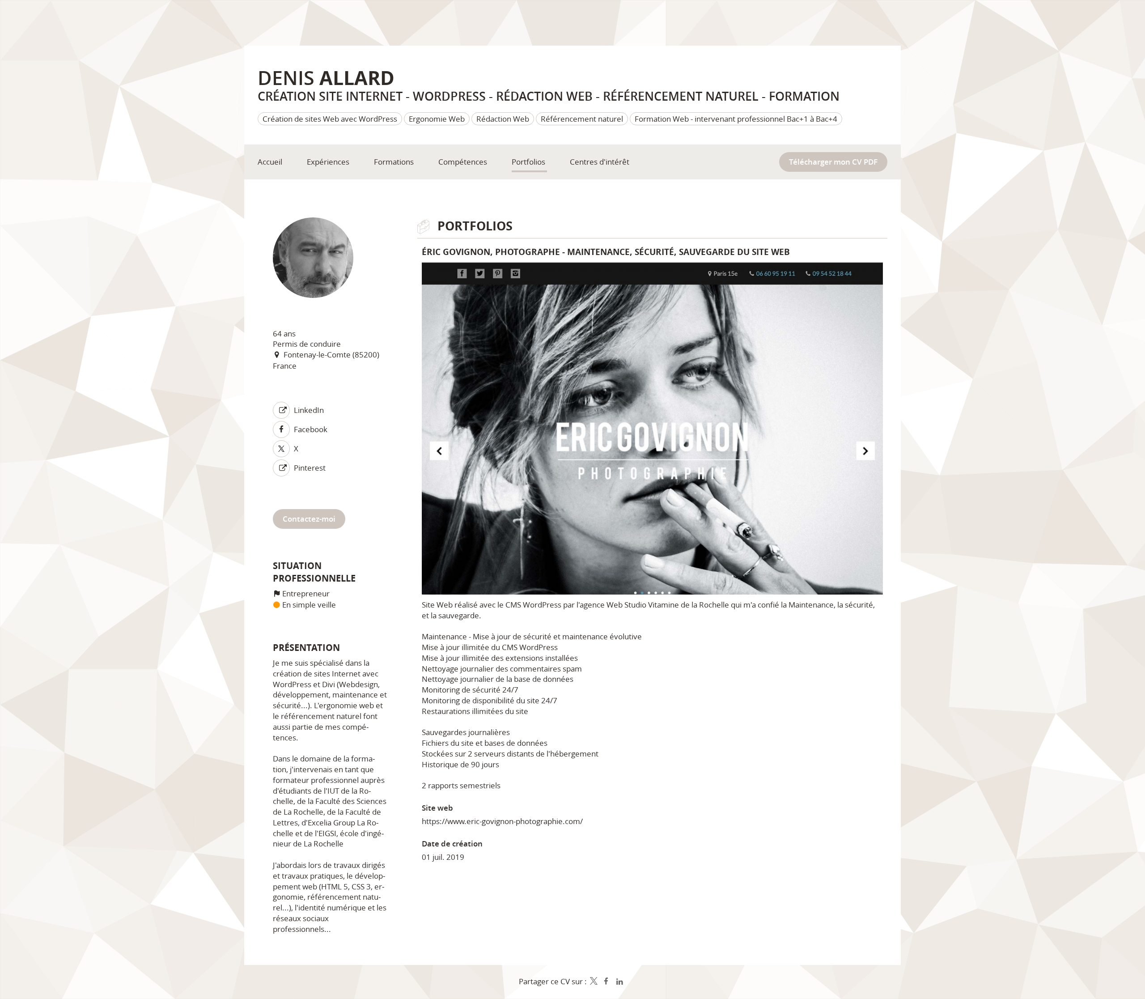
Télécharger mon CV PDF (833, 162)
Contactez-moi (309, 519)
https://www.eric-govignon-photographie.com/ (502, 821)
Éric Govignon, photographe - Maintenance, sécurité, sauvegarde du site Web (606, 252)
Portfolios (475, 225)
